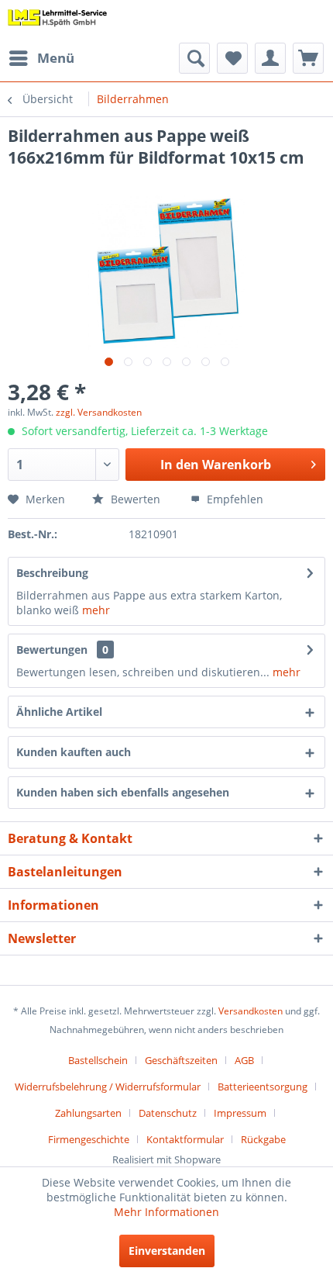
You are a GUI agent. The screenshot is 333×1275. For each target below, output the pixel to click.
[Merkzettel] (232, 58)
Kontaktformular (185, 1139)
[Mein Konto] (270, 58)
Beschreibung (52, 572)
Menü (55, 58)
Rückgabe (263, 1139)
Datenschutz (168, 1113)
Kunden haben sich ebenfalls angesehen (122, 792)
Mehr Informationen (166, 1211)
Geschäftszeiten (181, 1060)
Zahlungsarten (88, 1113)
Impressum (240, 1113)
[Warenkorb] (308, 58)
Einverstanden (167, 1250)
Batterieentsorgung (262, 1087)
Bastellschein (98, 1060)
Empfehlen (233, 499)
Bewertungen (52, 649)
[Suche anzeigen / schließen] (194, 58)
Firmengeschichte (88, 1139)
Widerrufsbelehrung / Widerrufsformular (108, 1087)
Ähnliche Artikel (59, 711)
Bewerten (134, 499)
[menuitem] (41, 58)
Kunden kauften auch (73, 752)
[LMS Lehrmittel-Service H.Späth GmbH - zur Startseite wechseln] (58, 21)
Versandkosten (250, 1011)
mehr (96, 610)
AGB (244, 1060)
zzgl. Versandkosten (99, 412)
